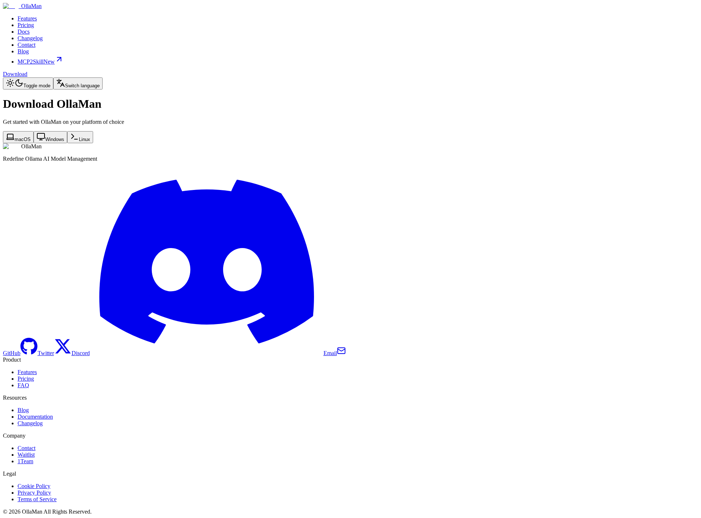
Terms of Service (37, 499)
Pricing (26, 25)
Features (27, 18)
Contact (26, 45)
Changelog (30, 38)
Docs (24, 31)
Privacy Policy (34, 493)
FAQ (23, 385)
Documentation (35, 417)
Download (15, 74)
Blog (23, 51)
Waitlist (26, 455)
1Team (25, 461)
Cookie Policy (34, 486)
